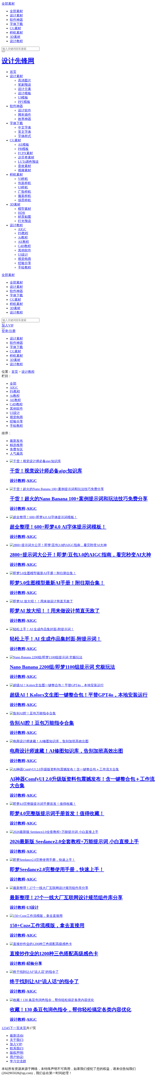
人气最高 (16, 453)
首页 (13, 72)
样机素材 (16, 32)
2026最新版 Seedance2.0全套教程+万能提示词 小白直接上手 (74, 841)
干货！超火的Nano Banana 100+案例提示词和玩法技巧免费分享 (79, 498)
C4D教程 (24, 246)
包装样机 (24, 183)
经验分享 (24, 263)
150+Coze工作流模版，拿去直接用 (47, 925)
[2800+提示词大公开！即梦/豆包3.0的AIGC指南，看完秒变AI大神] (58, 545)
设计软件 (24, 110)
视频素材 (24, 170)
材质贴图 (24, 216)
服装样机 (24, 196)
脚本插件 (24, 114)
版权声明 (16, 1052)
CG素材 (15, 28)
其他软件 (24, 250)
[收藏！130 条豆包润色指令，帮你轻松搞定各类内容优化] (52, 1000)
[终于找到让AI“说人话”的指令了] (34, 972)
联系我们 (16, 1048)
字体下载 (16, 24)
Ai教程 (23, 237)
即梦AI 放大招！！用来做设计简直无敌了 (55, 610)
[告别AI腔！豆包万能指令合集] (33, 713)
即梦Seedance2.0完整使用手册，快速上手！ (57, 869)
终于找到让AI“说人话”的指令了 (44, 981)
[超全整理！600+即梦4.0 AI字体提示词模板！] (43, 517)
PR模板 (23, 149)
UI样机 (23, 187)
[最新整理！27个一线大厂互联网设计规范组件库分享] (49, 888)
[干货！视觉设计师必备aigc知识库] (35, 461)
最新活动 (16, 1035)
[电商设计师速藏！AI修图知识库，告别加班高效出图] (49, 741)
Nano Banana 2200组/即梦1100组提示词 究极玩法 (62, 667)
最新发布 (16, 440)
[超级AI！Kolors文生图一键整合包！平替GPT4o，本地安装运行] (57, 685)
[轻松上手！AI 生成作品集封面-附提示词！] (42, 629)
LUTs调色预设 (28, 161)
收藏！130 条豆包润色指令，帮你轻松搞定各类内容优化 (70, 1009)
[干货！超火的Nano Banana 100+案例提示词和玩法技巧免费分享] (57, 489)
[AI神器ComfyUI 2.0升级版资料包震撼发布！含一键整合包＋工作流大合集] (64, 769)
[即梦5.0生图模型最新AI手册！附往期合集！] (43, 573)
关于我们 (16, 1040)
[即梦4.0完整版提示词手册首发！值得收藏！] (43, 803)
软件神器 (16, 19)
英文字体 (24, 131)
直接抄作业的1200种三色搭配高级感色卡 (54, 953)
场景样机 (24, 200)
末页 (23, 1028)
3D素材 (15, 37)
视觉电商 (24, 259)
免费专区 (16, 449)
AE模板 (23, 144)
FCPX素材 (25, 153)
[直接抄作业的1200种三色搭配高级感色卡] (41, 944)
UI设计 (23, 254)
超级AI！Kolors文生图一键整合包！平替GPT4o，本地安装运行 (79, 694)
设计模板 (24, 93)
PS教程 (23, 233)
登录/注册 (9, 331)
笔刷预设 (24, 84)
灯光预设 (24, 221)
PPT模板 (24, 101)
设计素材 (16, 15)
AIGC (22, 229)
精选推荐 (16, 445)
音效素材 (24, 166)
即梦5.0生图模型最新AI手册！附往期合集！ (57, 582)
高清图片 (24, 80)
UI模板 (23, 97)
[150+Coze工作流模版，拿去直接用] (36, 915)
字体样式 (24, 136)
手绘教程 (24, 267)
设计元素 (24, 89)
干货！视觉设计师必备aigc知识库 (46, 470)
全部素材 (8, 3)
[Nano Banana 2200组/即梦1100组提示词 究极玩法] (46, 657)
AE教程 (23, 241)
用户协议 (16, 1057)
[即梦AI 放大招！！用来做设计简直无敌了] (41, 601)
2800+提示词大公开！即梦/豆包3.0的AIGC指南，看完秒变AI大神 (80, 554)
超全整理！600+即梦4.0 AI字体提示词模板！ (58, 526)
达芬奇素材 (26, 157)
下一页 (15, 1028)
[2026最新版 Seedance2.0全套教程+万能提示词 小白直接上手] (54, 832)
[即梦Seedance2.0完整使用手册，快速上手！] (42, 859)
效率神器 (24, 119)
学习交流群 (18, 1061)
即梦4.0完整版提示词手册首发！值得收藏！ (57, 813)
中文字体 (24, 127)
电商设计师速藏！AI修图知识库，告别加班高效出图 (66, 751)
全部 (13, 383)
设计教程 (16, 41)
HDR (21, 213)
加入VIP (7, 325)
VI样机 (23, 178)
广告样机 (24, 191)
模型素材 (24, 208)
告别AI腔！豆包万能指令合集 (42, 723)
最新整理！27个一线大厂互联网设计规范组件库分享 (66, 897)
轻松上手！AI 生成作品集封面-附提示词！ (55, 638)
